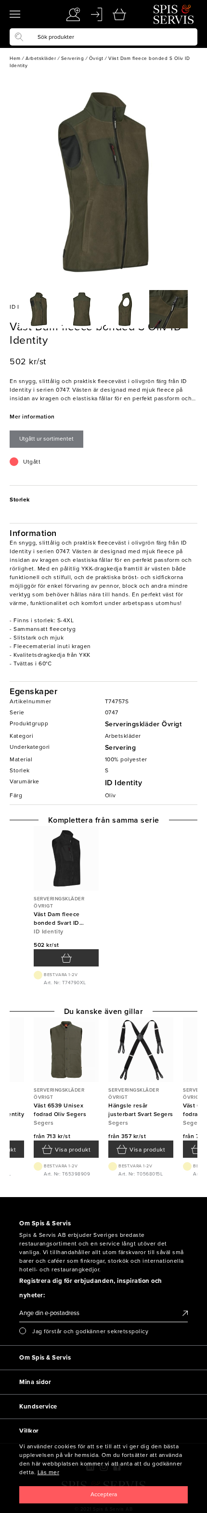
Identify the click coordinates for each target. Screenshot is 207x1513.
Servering (120, 748)
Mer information (32, 416)
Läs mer (49, 1472)
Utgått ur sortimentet (46, 438)
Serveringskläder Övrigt (143, 724)
